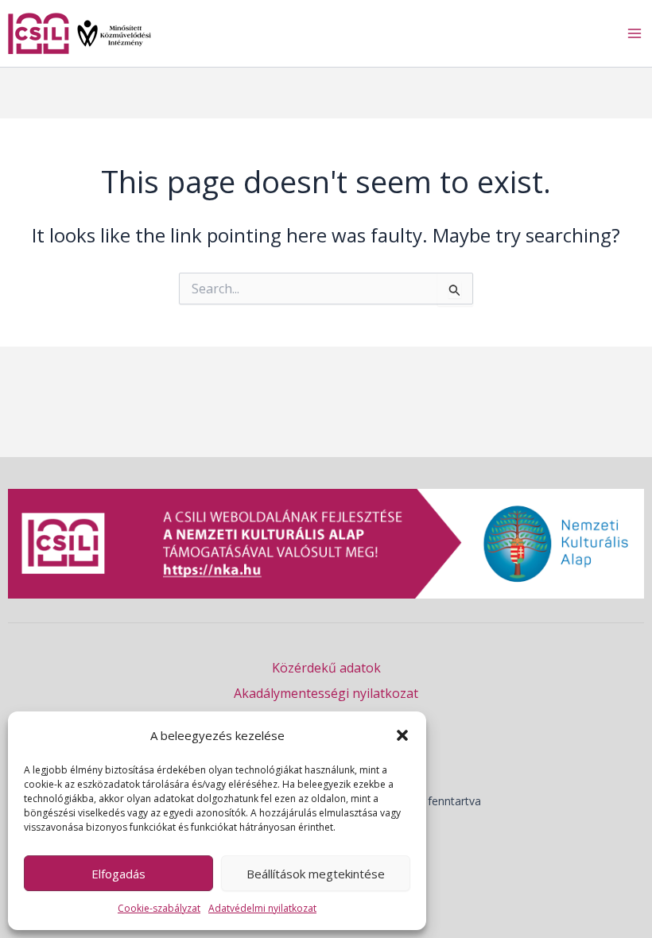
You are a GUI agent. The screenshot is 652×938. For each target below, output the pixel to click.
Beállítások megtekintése (315, 874)
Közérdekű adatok (326, 667)
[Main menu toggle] (634, 33)
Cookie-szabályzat (159, 908)
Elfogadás (118, 874)
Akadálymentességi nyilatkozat (326, 693)
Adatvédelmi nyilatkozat (262, 908)
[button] (402, 735)
